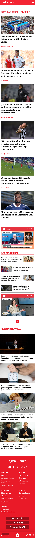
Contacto (22, 496)
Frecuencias (23, 499)
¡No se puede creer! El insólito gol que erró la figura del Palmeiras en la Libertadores (15, 181)
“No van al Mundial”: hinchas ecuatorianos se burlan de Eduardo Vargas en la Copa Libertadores (15, 145)
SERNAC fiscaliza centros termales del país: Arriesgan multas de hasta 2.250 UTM (21, 287)
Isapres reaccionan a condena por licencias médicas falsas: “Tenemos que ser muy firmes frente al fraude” (17, 358)
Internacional (23, 481)
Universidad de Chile (6, 482)
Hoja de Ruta (5, 502)
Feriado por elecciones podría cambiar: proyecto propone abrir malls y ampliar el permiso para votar (17, 417)
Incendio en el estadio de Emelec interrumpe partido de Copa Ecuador (17, 39)
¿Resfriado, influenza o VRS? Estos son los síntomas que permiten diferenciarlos (10, 278)
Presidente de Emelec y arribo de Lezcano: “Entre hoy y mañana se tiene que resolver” (17, 73)
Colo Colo (4, 475)
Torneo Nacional (7, 486)
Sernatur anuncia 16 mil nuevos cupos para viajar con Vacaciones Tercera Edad (23, 268)
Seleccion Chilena (7, 478)
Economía (22, 478)
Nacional (22, 484)
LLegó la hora (6, 493)
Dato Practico (23, 475)
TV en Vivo (17, 522)
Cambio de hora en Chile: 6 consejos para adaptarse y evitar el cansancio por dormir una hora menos (16, 387)
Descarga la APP (17, 527)
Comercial (5, 509)
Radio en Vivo (17, 518)
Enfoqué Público (7, 499)
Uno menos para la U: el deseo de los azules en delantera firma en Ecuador (17, 215)
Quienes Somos (24, 493)
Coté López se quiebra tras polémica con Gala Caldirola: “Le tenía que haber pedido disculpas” (11, 259)
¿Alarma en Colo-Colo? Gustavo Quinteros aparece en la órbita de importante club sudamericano (16, 108)
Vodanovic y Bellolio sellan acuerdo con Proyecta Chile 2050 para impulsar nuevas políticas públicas (17, 446)
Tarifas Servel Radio (8, 512)
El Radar (4, 496)
